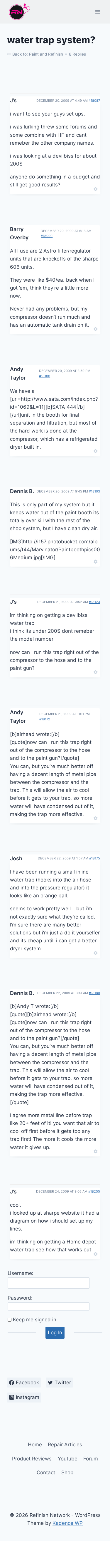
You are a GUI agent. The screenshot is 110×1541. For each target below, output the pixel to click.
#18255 (94, 1191)
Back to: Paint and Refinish (37, 54)
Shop (67, 1472)
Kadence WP (68, 1523)
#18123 (94, 602)
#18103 (94, 491)
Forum (90, 1459)
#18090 (47, 236)
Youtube (67, 1459)
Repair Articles (65, 1444)
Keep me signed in (34, 1320)
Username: (20, 1273)
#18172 (44, 719)
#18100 (44, 376)
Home (35, 1444)
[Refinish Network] (19, 12)
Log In (55, 1332)
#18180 (94, 993)
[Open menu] (97, 11)
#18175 (94, 858)
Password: (20, 1298)
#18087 (94, 100)
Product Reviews (32, 1459)
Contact (46, 1472)
